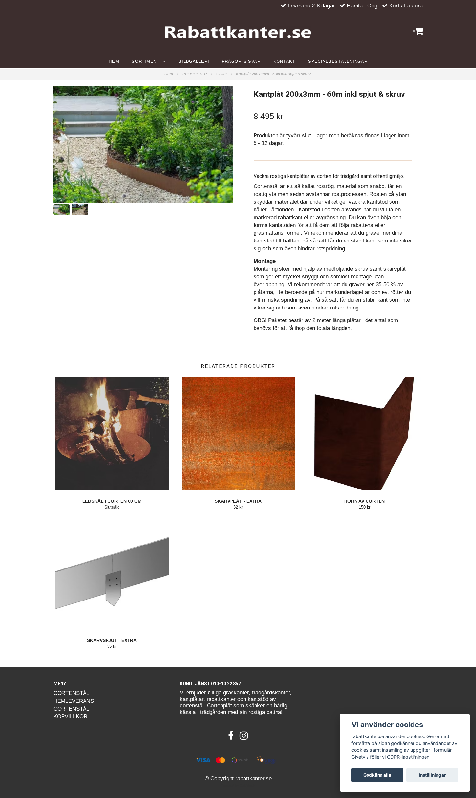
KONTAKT (284, 61)
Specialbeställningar (338, 61)
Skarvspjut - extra (112, 640)
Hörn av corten (364, 501)
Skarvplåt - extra (238, 501)
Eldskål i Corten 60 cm (112, 501)
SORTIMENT (147, 61)
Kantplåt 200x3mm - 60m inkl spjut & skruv (274, 74)
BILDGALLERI (193, 61)
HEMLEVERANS (73, 701)
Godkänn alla (377, 775)
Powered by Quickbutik (238, 785)
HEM (114, 61)
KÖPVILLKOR (70, 717)
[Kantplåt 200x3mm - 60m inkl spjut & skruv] (143, 144)
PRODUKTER (197, 74)
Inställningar (432, 775)
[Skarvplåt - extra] (238, 433)
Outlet (224, 74)
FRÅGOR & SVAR (241, 61)
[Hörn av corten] (364, 433)
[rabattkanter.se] (238, 32)
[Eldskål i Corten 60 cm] (111, 433)
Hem (171, 74)
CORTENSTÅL (71, 693)
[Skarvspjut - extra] (111, 573)
